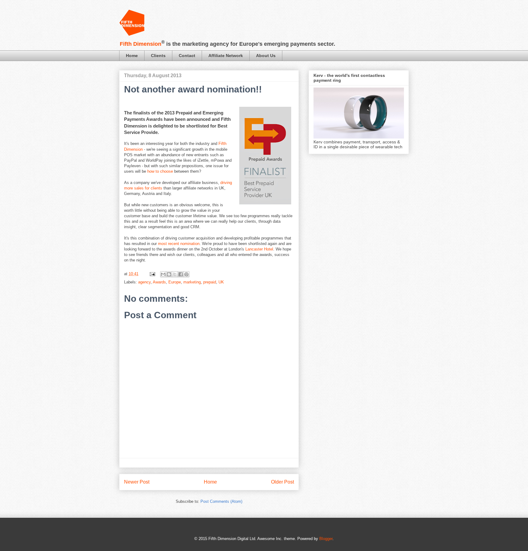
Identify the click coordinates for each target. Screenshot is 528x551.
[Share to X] (175, 274)
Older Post (282, 481)
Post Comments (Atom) (221, 501)
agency (144, 282)
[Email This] (163, 274)
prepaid (209, 282)
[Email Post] (152, 274)
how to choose (160, 171)
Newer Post (136, 481)
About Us (266, 55)
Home (132, 55)
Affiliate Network (225, 55)
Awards (159, 282)
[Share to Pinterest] (186, 274)
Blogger (325, 538)
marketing (192, 282)
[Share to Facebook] (181, 274)
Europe (174, 282)
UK (221, 282)
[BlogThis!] (169, 274)
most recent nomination (179, 243)
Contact (187, 55)
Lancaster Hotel (259, 249)
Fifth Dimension (140, 44)
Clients (158, 55)
